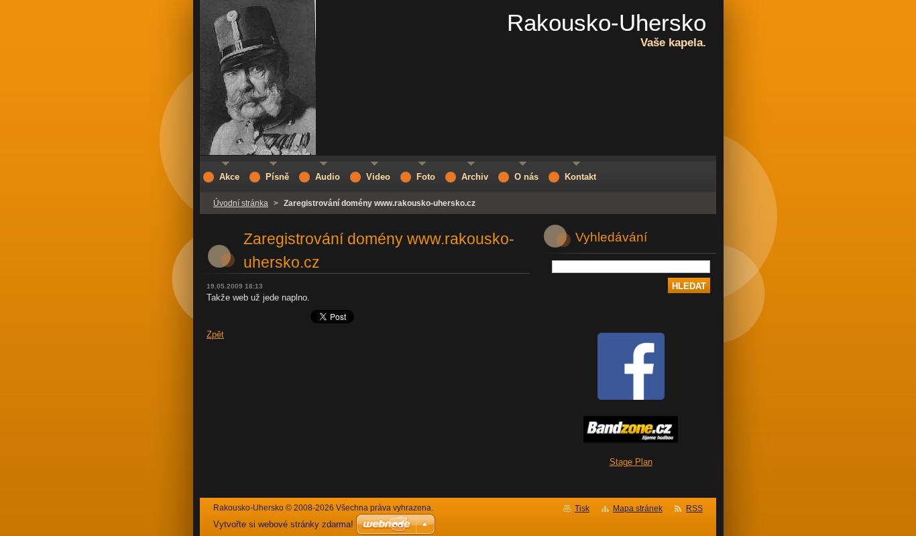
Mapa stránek (638, 508)
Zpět (215, 334)
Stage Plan (631, 462)
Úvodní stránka (240, 203)
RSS (694, 508)
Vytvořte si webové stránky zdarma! (283, 524)
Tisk (582, 508)
